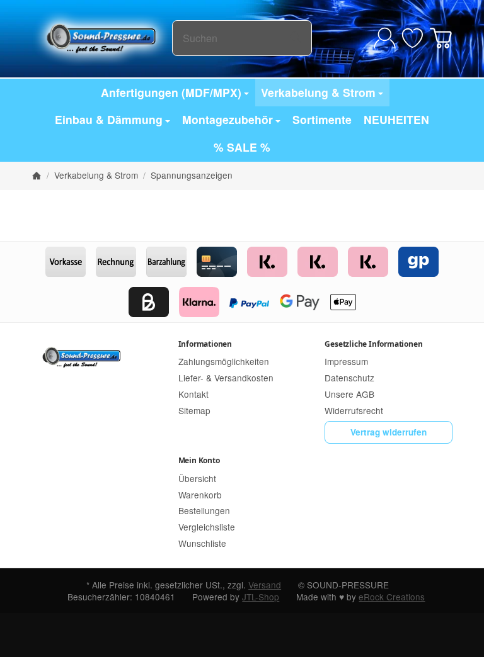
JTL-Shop (260, 596)
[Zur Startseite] (102, 38)
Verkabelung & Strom (318, 92)
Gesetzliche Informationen (373, 344)
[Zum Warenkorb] (440, 38)
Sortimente (322, 119)
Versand (264, 584)
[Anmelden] (384, 38)
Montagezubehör (227, 119)
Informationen (205, 344)
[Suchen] (296, 38)
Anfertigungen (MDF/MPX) (171, 92)
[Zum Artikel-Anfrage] (412, 38)
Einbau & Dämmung (109, 119)
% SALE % (242, 147)
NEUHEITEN (396, 119)
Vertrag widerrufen (388, 432)
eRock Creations (392, 596)
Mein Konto (199, 460)
